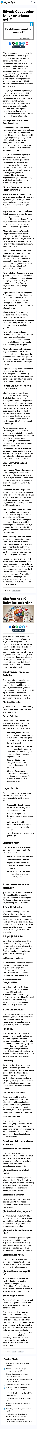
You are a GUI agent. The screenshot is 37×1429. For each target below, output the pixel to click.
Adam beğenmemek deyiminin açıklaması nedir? (19, 1410)
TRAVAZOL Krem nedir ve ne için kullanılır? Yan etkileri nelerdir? (16, 1389)
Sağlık (14, 1351)
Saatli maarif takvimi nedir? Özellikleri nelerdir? (18, 1405)
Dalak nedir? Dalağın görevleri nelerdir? (18, 1385)
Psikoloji (20, 1351)
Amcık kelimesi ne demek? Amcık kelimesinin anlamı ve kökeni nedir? (17, 1415)
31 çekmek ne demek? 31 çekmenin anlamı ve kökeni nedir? (17, 1375)
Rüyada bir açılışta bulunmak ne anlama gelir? (18, 1399)
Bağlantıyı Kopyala (19, 46)
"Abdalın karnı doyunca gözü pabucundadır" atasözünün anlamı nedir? (19, 1420)
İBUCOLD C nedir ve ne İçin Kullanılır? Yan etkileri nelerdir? (19, 1394)
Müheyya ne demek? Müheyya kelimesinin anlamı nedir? (16, 1370)
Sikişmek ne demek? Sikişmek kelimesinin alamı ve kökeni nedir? (19, 1380)
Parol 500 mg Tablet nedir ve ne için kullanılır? (17, 1365)
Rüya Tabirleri (16, 590)
